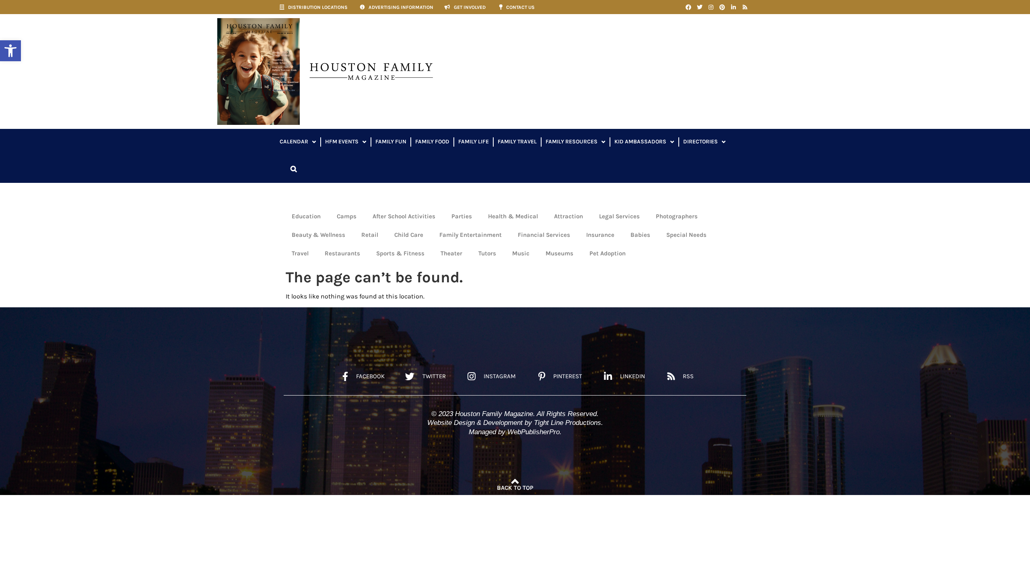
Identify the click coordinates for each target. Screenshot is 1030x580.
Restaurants (342, 253)
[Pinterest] (722, 7)
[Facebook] (688, 7)
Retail (369, 234)
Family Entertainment (470, 234)
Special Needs (686, 234)
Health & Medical (513, 216)
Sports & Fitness (400, 253)
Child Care (408, 234)
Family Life (473, 141)
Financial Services (544, 234)
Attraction (568, 216)
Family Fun (390, 141)
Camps (346, 216)
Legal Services (619, 216)
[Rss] (744, 7)
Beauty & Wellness (318, 234)
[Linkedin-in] (733, 7)
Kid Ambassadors (640, 141)
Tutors (487, 253)
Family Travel (517, 141)
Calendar (294, 141)
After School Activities (404, 216)
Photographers (677, 216)
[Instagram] (711, 7)
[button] (10, 50)
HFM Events (341, 141)
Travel (300, 253)
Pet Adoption (607, 253)
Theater (451, 253)
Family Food (432, 141)
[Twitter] (699, 7)
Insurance (600, 234)
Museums (559, 253)
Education (306, 216)
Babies (640, 234)
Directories (700, 141)
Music (520, 253)
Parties (461, 216)
